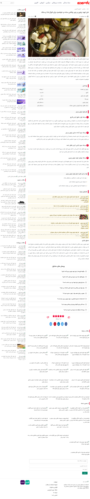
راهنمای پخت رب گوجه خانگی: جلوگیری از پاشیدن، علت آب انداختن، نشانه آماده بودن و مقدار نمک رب (79, 420)
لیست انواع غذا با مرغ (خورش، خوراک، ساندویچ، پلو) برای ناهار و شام (60, 364)
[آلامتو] (27, 484)
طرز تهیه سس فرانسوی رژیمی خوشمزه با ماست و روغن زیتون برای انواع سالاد (58, 398)
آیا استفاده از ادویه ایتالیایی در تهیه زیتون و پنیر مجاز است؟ (70, 299)
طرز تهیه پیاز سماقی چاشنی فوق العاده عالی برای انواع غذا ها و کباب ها (59, 347)
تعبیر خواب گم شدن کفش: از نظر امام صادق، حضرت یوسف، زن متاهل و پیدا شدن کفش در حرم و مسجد (8, 202)
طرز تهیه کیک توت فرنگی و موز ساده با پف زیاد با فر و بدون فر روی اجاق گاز (8, 329)
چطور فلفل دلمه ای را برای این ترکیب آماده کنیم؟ (73, 277)
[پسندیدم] (68, 317)
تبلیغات (55, 482)
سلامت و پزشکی (57, 3)
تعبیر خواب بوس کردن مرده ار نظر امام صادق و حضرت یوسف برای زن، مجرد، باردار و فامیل (8, 214)
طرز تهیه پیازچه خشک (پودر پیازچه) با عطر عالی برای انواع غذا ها (79, 347)
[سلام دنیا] (22, 484)
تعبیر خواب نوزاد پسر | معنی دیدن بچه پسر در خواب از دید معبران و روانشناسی (8, 107)
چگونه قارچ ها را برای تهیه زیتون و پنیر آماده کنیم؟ (73, 271)
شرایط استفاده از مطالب (51, 485)
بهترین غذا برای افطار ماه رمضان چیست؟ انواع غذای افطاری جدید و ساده (38, 347)
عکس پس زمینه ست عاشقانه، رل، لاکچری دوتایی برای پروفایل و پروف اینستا (9, 184)
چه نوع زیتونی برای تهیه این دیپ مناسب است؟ (73, 282)
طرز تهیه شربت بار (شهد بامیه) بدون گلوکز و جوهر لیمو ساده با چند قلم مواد (38, 419)
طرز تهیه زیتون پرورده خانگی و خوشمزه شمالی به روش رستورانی (64, 232)
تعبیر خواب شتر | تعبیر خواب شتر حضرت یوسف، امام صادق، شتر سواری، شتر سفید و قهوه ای (8, 196)
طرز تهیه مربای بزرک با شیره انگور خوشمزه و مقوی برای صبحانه (80, 453)
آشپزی (36, 3)
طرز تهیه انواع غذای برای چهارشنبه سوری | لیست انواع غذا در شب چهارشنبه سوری (80, 364)
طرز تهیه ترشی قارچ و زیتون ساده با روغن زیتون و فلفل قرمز (65, 197)
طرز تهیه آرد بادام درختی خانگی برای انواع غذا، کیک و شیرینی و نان (38, 398)
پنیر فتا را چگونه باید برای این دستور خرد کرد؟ (74, 310)
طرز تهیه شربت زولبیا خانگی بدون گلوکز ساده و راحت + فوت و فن (59, 436)
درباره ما (55, 492)
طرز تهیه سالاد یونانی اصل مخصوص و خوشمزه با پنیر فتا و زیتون (64, 215)
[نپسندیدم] (47, 317)
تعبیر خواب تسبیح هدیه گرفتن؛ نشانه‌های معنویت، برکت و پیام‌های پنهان (9, 43)
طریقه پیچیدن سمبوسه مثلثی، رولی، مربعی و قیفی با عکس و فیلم (59, 419)
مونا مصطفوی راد (83, 16)
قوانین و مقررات (53, 487)
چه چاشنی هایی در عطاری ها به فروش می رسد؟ (39, 364)
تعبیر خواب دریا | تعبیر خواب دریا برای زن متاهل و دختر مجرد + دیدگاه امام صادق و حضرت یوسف (8, 231)
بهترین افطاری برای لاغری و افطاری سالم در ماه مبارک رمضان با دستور (38, 436)
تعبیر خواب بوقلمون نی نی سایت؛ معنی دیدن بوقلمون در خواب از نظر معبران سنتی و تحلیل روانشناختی (9, 37)
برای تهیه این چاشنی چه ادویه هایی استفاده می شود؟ (72, 288)
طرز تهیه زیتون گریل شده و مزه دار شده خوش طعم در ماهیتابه (65, 223)
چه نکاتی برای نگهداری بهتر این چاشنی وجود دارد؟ (73, 304)
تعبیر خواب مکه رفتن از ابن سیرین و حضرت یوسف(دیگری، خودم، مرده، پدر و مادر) (8, 219)
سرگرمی (48, 3)
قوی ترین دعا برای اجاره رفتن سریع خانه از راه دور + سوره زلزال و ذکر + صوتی (9, 208)
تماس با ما (54, 495)
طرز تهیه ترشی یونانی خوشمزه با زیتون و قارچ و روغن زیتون (38, 381)
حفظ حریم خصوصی (52, 490)
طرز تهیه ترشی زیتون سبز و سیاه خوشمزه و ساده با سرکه (66, 206)
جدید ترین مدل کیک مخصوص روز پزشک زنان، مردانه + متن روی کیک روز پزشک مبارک (9, 225)
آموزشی (42, 3)
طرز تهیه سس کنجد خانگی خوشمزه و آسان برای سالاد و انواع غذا (79, 398)
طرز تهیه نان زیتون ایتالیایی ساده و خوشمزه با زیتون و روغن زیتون (59, 381)
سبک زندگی (66, 3)
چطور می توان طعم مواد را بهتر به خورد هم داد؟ (73, 293)
